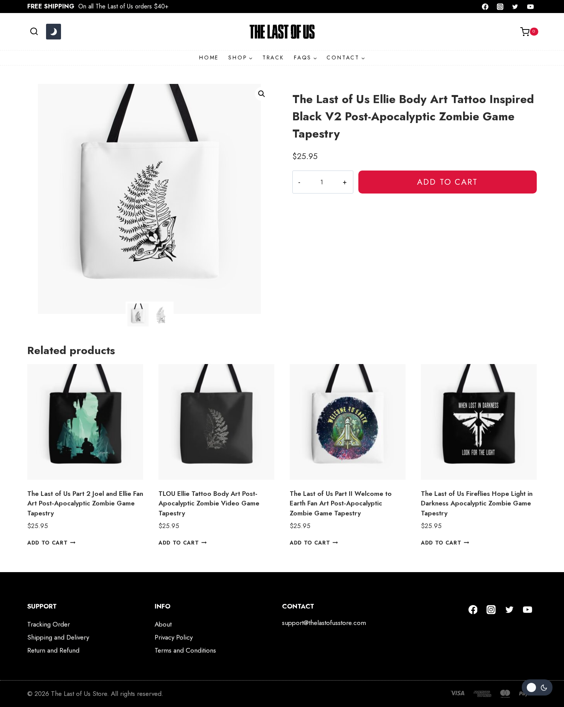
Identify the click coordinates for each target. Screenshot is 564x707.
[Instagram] (500, 6)
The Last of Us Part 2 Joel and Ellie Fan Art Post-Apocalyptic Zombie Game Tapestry (85, 503)
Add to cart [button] (47, 542)
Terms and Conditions (185, 650)
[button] (262, 94)
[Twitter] (515, 6)
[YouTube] (530, 6)
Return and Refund (53, 650)
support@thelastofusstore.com (324, 622)
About (163, 624)
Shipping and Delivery (58, 637)
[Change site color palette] (53, 32)
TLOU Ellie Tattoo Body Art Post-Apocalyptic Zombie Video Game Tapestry (208, 503)
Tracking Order (48, 624)
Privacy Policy (174, 637)
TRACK (273, 57)
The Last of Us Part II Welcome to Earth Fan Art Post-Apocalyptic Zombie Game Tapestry (341, 503)
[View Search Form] (34, 31)
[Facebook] (485, 6)
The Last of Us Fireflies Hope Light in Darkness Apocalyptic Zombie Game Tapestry (477, 503)
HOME (209, 57)
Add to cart (447, 182)
